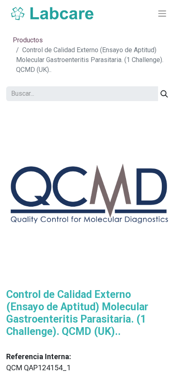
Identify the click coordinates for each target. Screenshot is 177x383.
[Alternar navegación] (162, 14)
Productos (28, 40)
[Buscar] (164, 93)
